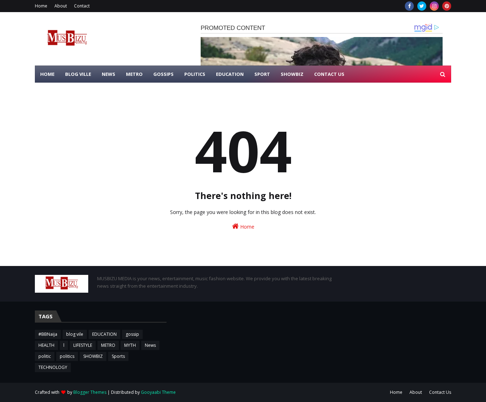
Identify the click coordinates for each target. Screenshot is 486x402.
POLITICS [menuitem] (194, 74)
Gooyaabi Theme (158, 392)
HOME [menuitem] (47, 74)
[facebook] (409, 6)
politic (44, 356)
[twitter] (421, 6)
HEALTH (46, 345)
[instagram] (434, 6)
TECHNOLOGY (52, 367)
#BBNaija (47, 334)
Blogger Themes (89, 392)
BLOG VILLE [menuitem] (78, 74)
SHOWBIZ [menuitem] (292, 74)
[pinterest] (446, 6)
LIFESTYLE (82, 345)
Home (41, 6)
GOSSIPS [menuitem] (163, 74)
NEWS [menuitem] (108, 74)
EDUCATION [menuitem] (230, 74)
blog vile (74, 334)
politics (67, 356)
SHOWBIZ (93, 356)
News (150, 345)
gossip (132, 334)
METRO (108, 345)
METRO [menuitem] (134, 74)
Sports (118, 356)
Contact (82, 6)
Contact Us (440, 392)
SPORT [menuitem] (262, 74)
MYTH (130, 345)
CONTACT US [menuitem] (329, 74)
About (60, 6)
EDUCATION (104, 334)
